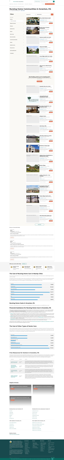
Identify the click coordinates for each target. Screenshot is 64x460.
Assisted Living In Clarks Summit (37, 422)
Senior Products (27, 447)
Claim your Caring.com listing (14, 434)
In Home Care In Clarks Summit (37, 425)
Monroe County (34, 418)
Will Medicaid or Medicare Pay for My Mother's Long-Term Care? (20, 398)
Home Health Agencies (12, 422)
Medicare (11, 313)
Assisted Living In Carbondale (36, 428)
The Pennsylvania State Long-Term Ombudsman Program (14, 371)
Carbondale (11, 412)
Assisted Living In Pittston (36, 427)
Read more (12, 237)
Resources (26, 446)
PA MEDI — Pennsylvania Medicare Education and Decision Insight (14, 376)
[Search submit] (52, 14)
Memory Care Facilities (12, 428)
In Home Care (11, 424)
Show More (39, 224)
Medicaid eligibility (41, 317)
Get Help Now (39, 81)
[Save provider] (38, 18)
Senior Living (11, 6)
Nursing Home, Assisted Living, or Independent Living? (19, 387)
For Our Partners (35, 447)
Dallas (10, 416)
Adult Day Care (11, 425)
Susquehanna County (35, 415)
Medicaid (11, 316)
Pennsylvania (19, 6)
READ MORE (23, 10)
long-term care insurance (36, 321)
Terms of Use (16, 453)
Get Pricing (50, 23)
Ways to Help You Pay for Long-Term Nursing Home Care (43, 387)
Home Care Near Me (51, 448)
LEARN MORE (51, 32)
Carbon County (34, 416)
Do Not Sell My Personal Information (27, 453)
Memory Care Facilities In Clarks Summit (38, 424)
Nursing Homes (15, 6)
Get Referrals (35, 446)
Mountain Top (11, 418)
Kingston (10, 415)
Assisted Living (11, 427)
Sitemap (26, 448)
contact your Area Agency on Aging (47, 321)
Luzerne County (34, 412)
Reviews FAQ (43, 448)
